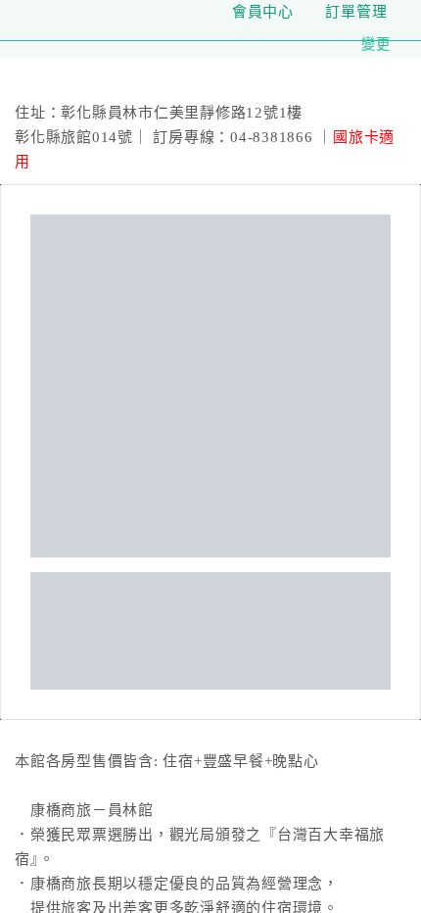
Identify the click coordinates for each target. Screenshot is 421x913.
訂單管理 (356, 12)
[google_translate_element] (401, 12)
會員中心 (260, 12)
